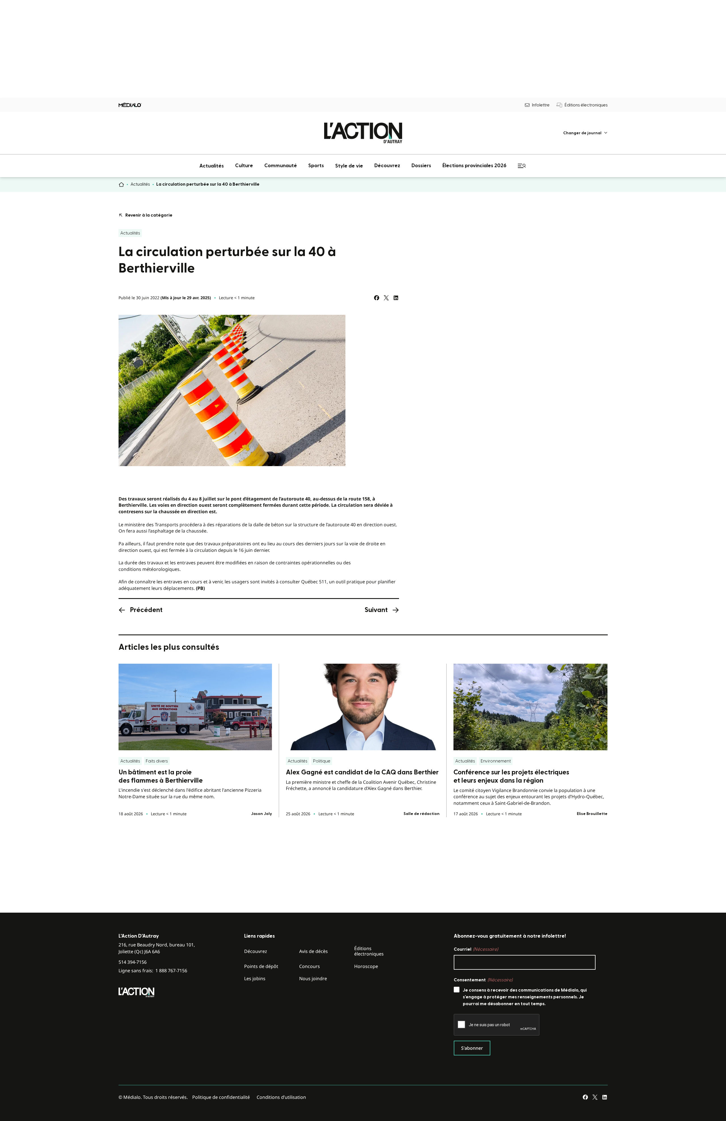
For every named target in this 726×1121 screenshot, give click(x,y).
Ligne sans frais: (153, 970)
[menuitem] (585, 133)
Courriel (476, 949)
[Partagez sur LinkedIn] (396, 298)
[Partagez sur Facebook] (376, 298)
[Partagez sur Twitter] (386, 298)
